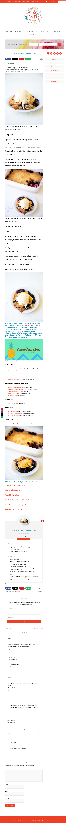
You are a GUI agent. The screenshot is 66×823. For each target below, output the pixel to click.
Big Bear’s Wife (30, 325)
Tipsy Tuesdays (54, 66)
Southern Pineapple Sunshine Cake (15, 387)
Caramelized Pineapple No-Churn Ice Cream (17, 368)
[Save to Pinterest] (2, 409)
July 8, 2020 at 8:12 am (11, 679)
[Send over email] (2, 417)
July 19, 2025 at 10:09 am (13, 743)
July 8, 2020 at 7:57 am (11, 639)
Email (6, 791)
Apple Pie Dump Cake (12, 495)
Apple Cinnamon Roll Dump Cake (16, 510)
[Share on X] (2, 414)
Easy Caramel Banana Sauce (14, 423)
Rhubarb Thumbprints (13, 415)
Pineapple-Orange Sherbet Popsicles (16, 377)
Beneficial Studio (49, 820)
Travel (54, 74)
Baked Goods (54, 59)
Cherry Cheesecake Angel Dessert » (36, 628)
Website (7, 798)
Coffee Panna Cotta (12, 373)
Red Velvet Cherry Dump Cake (15, 485)
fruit (19, 591)
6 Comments (39, 591)
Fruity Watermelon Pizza (13, 403)
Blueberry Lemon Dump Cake (14, 393)
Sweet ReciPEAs (33, 16)
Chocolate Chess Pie (12, 411)
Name (6, 784)
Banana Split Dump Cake (13, 490)
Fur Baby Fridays (54, 70)
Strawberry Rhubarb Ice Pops (14, 379)
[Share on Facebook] (2, 412)
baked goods (8, 591)
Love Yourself (54, 63)
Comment (7, 769)
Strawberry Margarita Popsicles (15, 375)
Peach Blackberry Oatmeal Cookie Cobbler (19, 500)
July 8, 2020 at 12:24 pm (13, 659)
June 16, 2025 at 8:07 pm (11, 722)
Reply (9, 649)
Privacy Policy (54, 81)
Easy (16, 591)
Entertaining (54, 77)
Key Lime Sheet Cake (12, 395)
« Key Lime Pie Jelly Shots (9, 628)
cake (13, 591)
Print (23, 539)
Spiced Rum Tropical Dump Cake (16, 505)
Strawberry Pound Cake (13, 391)
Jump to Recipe (10, 63)
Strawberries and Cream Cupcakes (15, 389)
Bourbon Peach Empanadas (14, 413)
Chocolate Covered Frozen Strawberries (16, 370)
